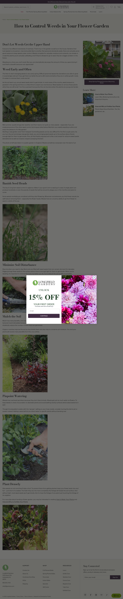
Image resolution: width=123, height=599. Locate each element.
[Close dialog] (94, 277)
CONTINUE (44, 316)
